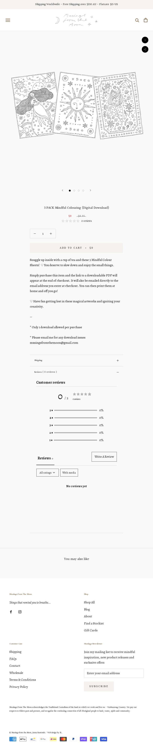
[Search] (137, 20)
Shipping (38, 360)
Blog (87, 609)
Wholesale (16, 673)
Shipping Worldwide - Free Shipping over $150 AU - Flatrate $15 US (76, 4)
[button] (76, 410)
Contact (14, 666)
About (88, 616)
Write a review (104, 457)
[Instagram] (19, 611)
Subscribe (98, 686)
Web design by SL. (54, 732)
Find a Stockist (94, 623)
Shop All (89, 602)
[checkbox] (69, 473)
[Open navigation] (8, 20)
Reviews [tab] (45, 458)
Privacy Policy (18, 687)
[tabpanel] (76, 498)
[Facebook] (11, 611)
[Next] (90, 190)
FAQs (13, 659)
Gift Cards (91, 630)
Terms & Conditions (22, 680)
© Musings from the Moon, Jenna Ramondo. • (28, 732)
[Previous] (62, 190)
